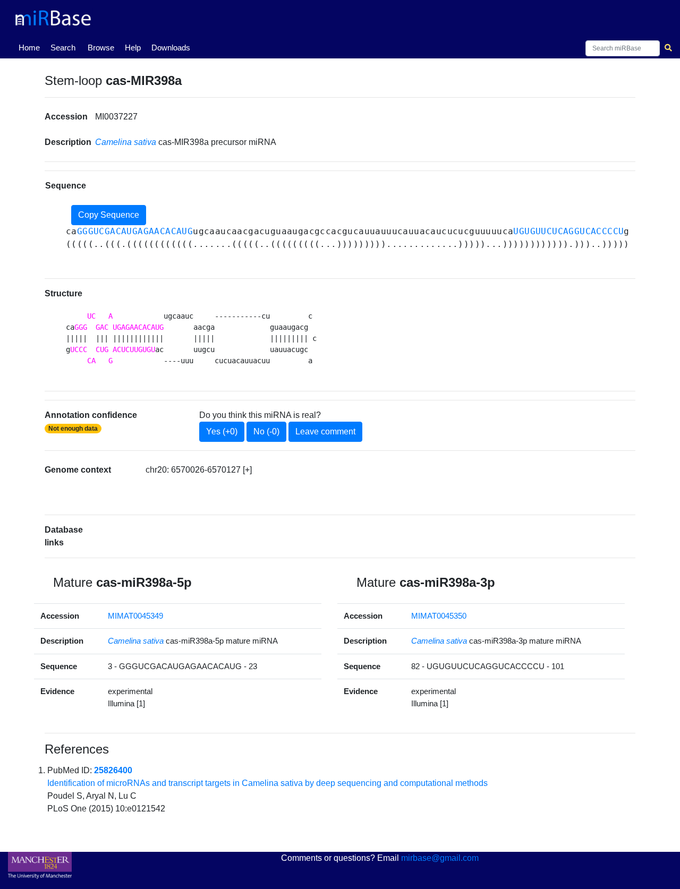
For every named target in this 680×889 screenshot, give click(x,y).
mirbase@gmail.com (440, 857)
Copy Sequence (108, 214)
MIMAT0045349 (135, 615)
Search (62, 47)
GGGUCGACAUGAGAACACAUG (135, 231)
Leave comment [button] (325, 431)
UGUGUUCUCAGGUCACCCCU (568, 231)
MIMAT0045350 (438, 615)
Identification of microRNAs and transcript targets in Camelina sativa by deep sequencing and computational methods (267, 783)
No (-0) (266, 431)
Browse (101, 47)
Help (133, 47)
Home (31, 47)
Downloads (170, 47)
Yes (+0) (221, 431)
